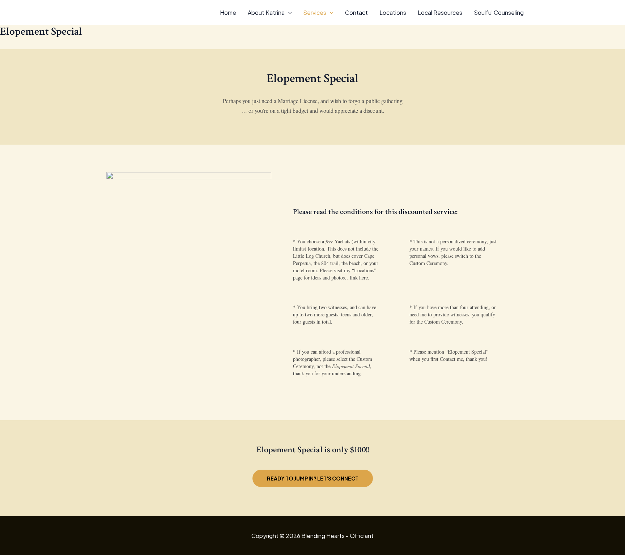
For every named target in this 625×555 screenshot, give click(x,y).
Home (228, 12)
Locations (392, 12)
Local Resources (440, 12)
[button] (288, 12)
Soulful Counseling (499, 12)
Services (314, 12)
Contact (356, 12)
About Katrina (266, 12)
